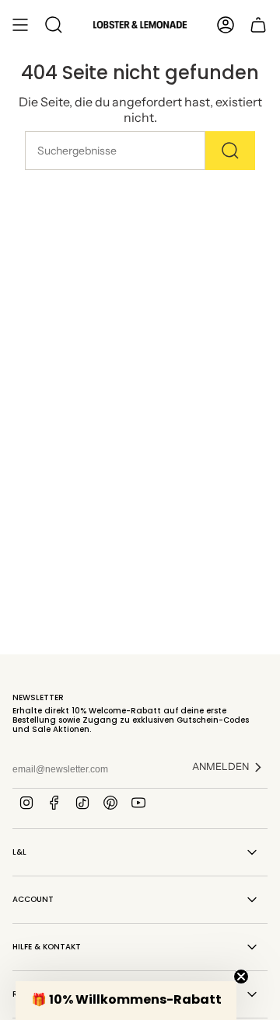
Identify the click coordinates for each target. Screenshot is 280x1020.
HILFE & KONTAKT (46, 946)
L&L (19, 852)
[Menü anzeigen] (20, 25)
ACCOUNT (33, 899)
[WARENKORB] (258, 25)
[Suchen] (230, 150)
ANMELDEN (220, 766)
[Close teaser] (241, 976)
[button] (126, 1000)
